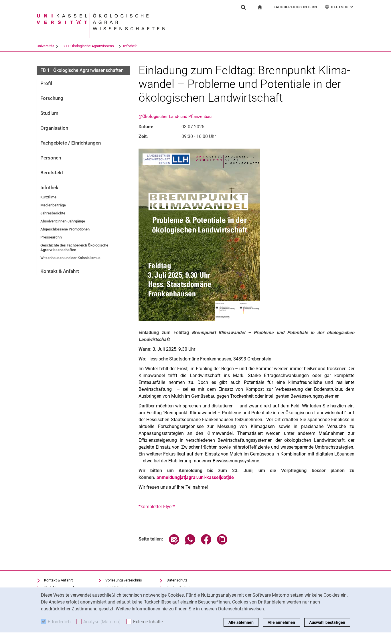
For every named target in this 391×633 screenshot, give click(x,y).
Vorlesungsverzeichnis (123, 580)
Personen (50, 158)
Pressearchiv (51, 237)
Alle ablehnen (241, 622)
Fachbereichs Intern (295, 7)
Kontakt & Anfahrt (59, 271)
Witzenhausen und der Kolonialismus (70, 258)
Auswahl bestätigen (327, 622)
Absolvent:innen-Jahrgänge (62, 221)
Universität (45, 46)
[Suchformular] (243, 7)
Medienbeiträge (53, 205)
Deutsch (342, 7)
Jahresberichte (52, 213)
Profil (46, 83)
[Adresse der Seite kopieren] (222, 543)
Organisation (54, 128)
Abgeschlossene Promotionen (65, 229)
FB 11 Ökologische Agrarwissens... (88, 46)
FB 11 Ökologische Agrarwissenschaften (82, 70)
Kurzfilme (48, 197)
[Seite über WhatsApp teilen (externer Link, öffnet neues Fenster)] (190, 543)
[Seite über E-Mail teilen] (174, 543)
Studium (49, 113)
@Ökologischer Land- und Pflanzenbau (175, 116)
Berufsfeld (51, 172)
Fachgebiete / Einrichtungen (70, 143)
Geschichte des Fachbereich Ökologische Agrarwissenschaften (74, 247)
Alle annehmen (281, 622)
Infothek (130, 46)
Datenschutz (177, 580)
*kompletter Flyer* (157, 506)
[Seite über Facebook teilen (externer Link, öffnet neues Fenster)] (206, 543)
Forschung (51, 98)
